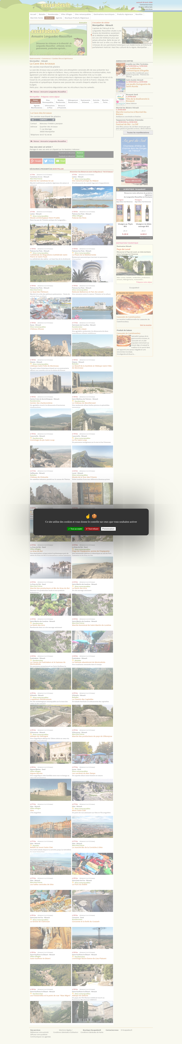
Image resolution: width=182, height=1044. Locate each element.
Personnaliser (108, 529)
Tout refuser (93, 529)
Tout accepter (76, 529)
